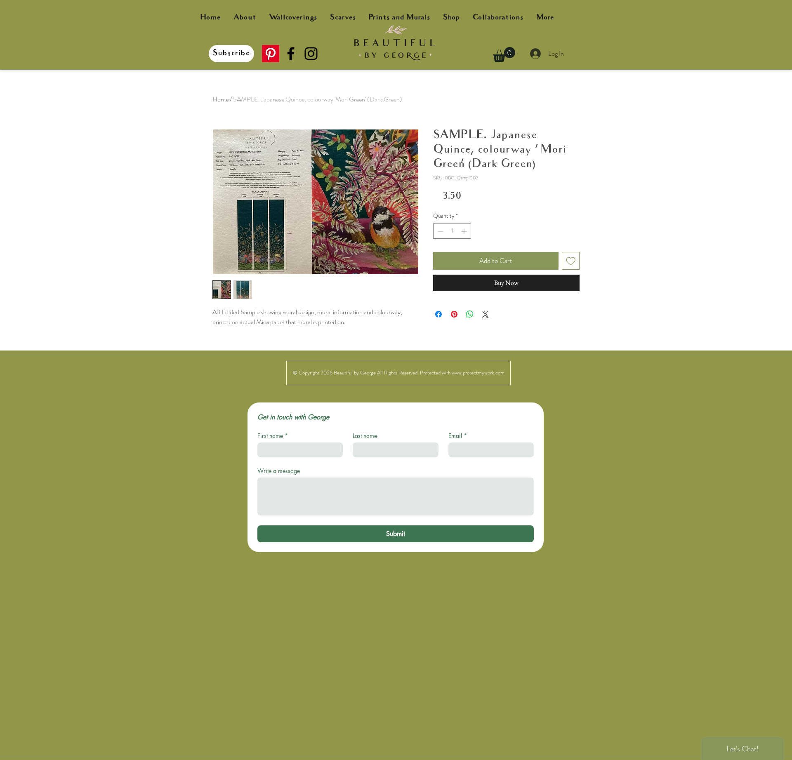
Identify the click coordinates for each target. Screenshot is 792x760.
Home (220, 99)
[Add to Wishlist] (571, 261)
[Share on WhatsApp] (470, 314)
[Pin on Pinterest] (454, 314)
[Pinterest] (270, 53)
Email (457, 435)
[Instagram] (311, 53)
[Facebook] (290, 53)
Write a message (278, 470)
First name (272, 435)
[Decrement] (439, 231)
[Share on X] (485, 314)
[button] (504, 54)
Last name (365, 435)
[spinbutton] (452, 231)
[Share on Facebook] (438, 314)
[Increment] (465, 231)
